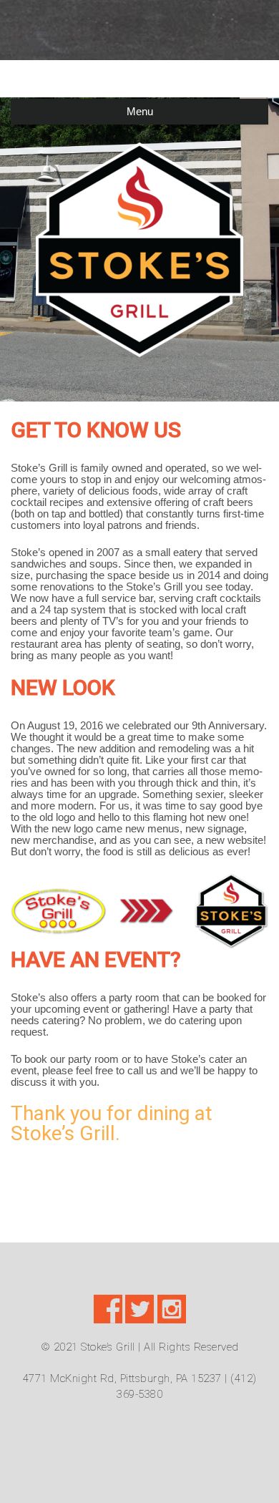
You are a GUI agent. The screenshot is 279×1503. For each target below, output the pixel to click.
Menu (140, 111)
